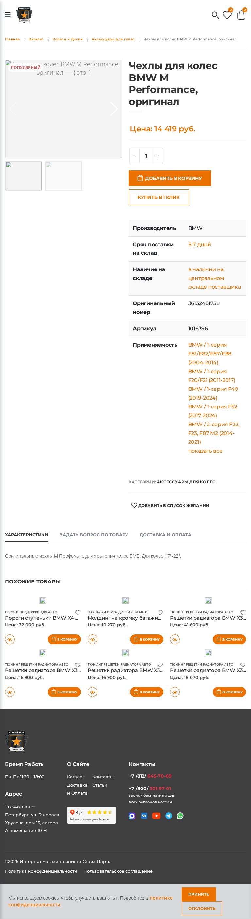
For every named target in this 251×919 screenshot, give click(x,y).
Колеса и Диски (68, 39)
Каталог (36, 39)
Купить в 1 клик (159, 197)
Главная (12, 39)
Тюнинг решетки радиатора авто (201, 612)
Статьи (99, 785)
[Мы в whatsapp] (180, 816)
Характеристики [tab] (26, 534)
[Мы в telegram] (169, 816)
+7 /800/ (150, 788)
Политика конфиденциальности (41, 871)
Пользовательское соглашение (118, 871)
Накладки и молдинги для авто (118, 612)
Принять (198, 894)
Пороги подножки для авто (31, 612)
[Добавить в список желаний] (77, 612)
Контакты (102, 776)
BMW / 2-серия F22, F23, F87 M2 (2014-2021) (214, 433)
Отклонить (202, 908)
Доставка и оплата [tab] (165, 534)
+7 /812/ (150, 776)
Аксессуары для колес (113, 39)
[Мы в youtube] (156, 816)
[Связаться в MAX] (132, 816)
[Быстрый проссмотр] (10, 692)
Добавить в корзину (173, 178)
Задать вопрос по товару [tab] (94, 534)
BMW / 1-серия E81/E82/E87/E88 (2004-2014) (209, 354)
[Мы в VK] (144, 816)
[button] (215, 16)
